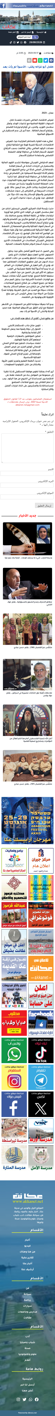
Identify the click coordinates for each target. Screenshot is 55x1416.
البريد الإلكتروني (46, 481)
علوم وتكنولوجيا (27, 1354)
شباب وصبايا (27, 1342)
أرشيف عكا (27, 1269)
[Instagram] (14, 42)
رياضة (27, 1300)
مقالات (27, 1318)
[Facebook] (25, 42)
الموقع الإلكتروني (45, 492)
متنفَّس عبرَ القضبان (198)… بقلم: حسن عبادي (33, 648)
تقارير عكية (27, 1258)
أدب (27, 1336)
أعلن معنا (27, 1391)
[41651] (27, 7)
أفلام (28, 1360)
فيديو (27, 1246)
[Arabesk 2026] (27, 843)
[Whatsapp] (21, 42)
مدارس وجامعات (27, 1312)
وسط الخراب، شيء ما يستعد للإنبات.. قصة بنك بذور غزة (28, 558)
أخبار (27, 1240)
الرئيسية (27, 1379)
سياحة (27, 1294)
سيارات (27, 1306)
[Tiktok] (10, 42)
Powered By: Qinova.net (27, 1413)
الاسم (51, 469)
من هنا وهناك (27, 1252)
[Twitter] (18, 42)
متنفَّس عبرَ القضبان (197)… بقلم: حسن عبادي (33, 784)
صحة (28, 1348)
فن (27, 1288)
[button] (51, 60)
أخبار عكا (27, 1263)
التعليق (49, 431)
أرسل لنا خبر (28, 1385)
